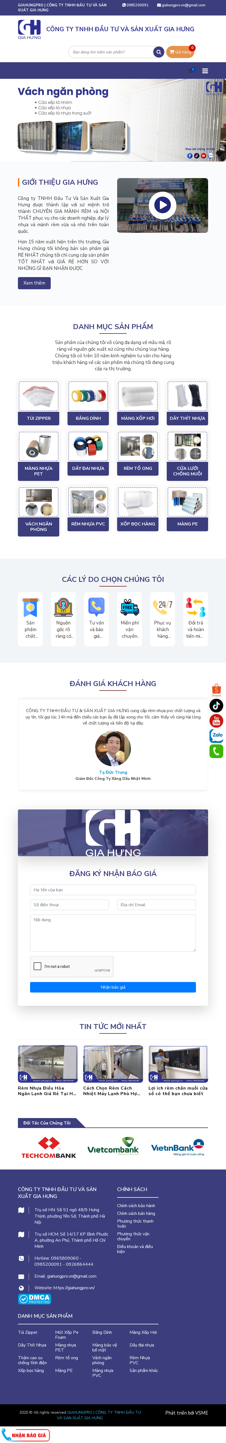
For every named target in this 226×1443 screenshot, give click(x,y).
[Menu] (204, 71)
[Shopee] (216, 690)
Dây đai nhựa (88, 468)
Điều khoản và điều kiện (135, 1249)
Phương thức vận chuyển (133, 1236)
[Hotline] (216, 751)
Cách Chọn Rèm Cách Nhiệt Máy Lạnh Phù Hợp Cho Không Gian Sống (46, 1090)
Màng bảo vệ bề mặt (104, 1347)
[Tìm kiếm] (159, 52)
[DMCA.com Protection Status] (34, 1299)
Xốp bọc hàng (137, 524)
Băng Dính (88, 418)
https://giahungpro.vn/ (74, 1288)
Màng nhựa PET (39, 471)
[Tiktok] (216, 706)
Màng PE (187, 524)
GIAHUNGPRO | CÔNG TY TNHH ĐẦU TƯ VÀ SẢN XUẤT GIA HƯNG (99, 1415)
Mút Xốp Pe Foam (67, 1334)
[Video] (162, 205)
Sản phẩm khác (144, 1371)
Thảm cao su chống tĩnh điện (32, 1360)
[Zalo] (216, 736)
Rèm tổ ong (138, 468)
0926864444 (79, 1264)
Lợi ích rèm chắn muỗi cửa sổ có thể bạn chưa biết (112, 1090)
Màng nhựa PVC (102, 1373)
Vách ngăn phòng (38, 526)
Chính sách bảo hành (136, 1206)
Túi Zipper (39, 418)
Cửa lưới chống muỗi (187, 471)
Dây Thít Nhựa (187, 418)
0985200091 (137, 5)
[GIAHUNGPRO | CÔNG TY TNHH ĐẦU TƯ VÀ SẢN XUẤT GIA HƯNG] (108, 832)
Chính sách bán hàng (136, 1213)
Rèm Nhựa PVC (88, 524)
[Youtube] (216, 721)
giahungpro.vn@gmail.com (183, 5)
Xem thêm (34, 283)
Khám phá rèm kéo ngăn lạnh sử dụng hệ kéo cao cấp (176, 1090)
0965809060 (65, 1258)
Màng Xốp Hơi (138, 418)
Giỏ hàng (183, 50)
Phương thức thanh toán (135, 1223)
